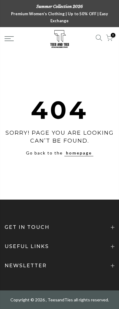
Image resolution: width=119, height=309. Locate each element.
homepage (79, 152)
